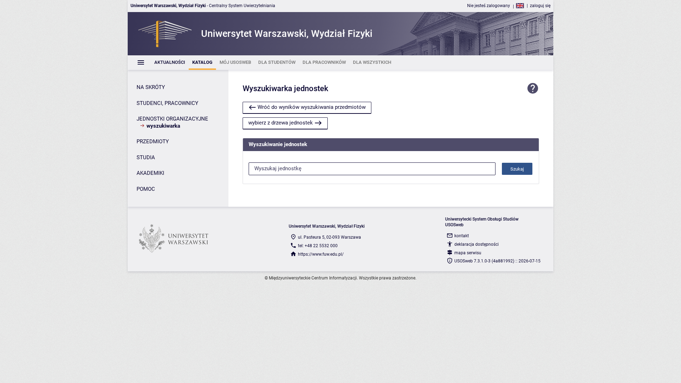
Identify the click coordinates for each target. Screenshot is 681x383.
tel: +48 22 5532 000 (318, 245)
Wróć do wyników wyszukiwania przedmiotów (312, 107)
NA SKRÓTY (151, 87)
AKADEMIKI (150, 173)
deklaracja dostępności (476, 244)
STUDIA (146, 157)
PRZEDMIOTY (153, 141)
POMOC (146, 189)
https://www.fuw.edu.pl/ (321, 254)
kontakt (461, 235)
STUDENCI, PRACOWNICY (167, 103)
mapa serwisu (467, 252)
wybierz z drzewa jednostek (280, 123)
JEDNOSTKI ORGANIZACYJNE (172, 119)
